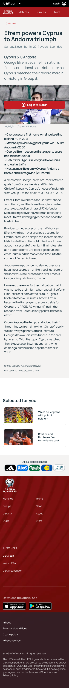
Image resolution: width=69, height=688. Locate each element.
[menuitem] (25, 12)
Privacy (7, 622)
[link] (23, 12)
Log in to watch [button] (37, 105)
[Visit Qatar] (59, 467)
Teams (39, 498)
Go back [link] (12, 23)
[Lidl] (47, 467)
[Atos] (22, 467)
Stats (6, 520)
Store (39, 520)
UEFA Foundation (12, 570)
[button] (58, 12)
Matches (8, 498)
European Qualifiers (8, 12)
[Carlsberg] (34, 467)
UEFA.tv (7, 513)
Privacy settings (12, 640)
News (39, 506)
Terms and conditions (15, 628)
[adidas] (10, 467)
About (39, 513)
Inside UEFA (9, 563)
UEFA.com (9, 555)
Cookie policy (10, 634)
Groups (7, 506)
